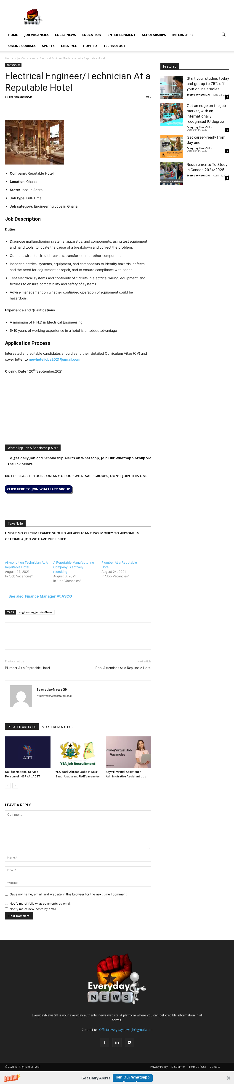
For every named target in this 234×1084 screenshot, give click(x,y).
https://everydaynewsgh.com (54, 695)
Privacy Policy (159, 1067)
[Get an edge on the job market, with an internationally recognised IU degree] (171, 114)
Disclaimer (178, 1067)
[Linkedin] (41, 107)
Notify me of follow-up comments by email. (40, 903)
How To (90, 46)
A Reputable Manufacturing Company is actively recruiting (73, 567)
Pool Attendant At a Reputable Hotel (123, 668)
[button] (117, 1078)
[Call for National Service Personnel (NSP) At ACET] (28, 752)
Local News (65, 35)
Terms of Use (197, 1067)
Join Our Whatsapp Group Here (133, 1078)
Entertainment (122, 35)
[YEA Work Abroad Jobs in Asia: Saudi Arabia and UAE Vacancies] (78, 752)
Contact (215, 1067)
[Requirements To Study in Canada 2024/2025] (171, 173)
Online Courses (22, 46)
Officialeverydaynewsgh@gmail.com (125, 1029)
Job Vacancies (36, 35)
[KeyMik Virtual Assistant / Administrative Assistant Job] (128, 752)
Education (91, 35)
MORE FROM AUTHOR (58, 727)
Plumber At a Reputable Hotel (27, 668)
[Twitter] (20, 107)
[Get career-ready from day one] (171, 146)
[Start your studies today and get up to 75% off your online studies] (171, 87)
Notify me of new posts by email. (33, 909)
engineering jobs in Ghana (36, 612)
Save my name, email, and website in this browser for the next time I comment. (69, 894)
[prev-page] (8, 785)
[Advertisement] (78, 412)
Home (13, 35)
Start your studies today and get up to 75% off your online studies (208, 83)
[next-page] (15, 785)
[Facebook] (9, 107)
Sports (48, 46)
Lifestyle (69, 46)
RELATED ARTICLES (22, 727)
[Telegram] (51, 107)
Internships (182, 35)
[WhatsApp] (30, 107)
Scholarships (154, 35)
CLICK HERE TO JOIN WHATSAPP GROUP (38, 489)
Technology (114, 46)
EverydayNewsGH (20, 96)
